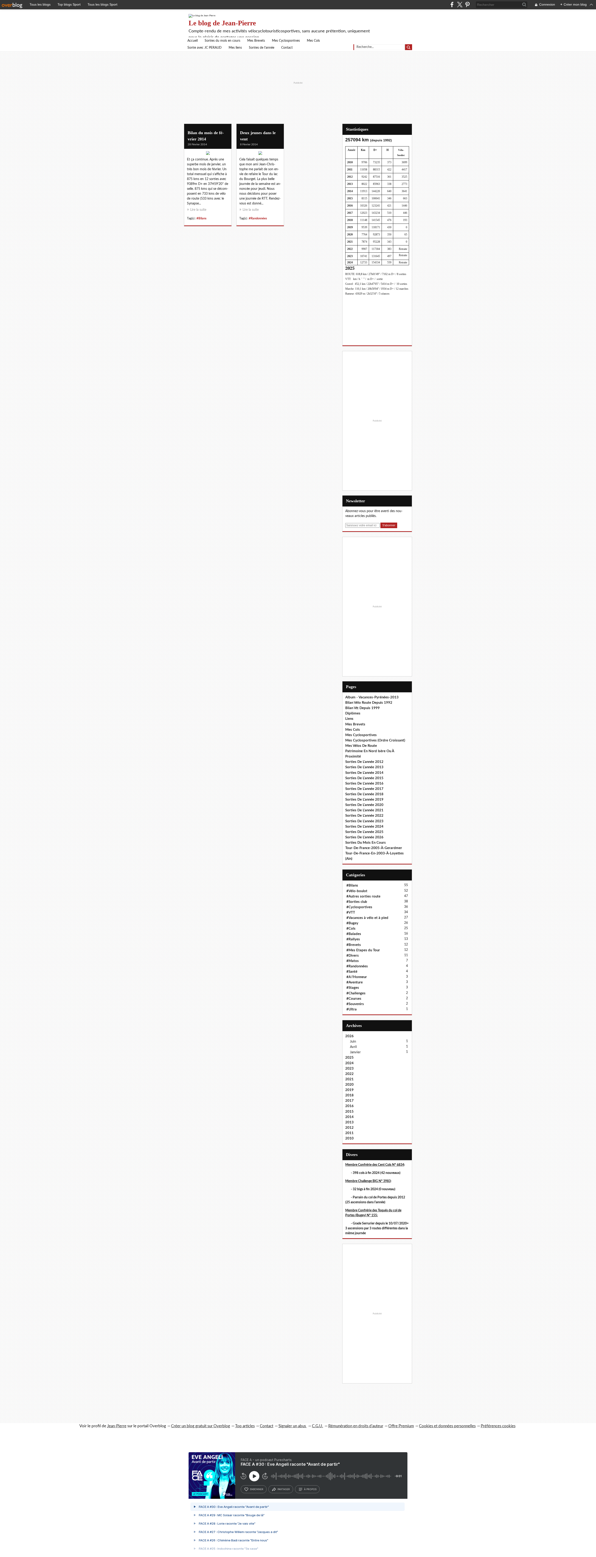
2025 (349, 1057)
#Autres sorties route (363, 896)
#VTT (350, 912)
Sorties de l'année (261, 47)
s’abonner (256, 1489)
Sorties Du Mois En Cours (365, 842)
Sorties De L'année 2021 (364, 810)
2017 (349, 1100)
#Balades (353, 934)
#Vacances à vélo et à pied (367, 918)
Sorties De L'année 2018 (364, 794)
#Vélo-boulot (356, 891)
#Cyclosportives (359, 907)
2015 (349, 1111)
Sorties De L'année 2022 (364, 815)
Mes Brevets (256, 40)
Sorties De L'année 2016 (364, 783)
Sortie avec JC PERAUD (204, 47)
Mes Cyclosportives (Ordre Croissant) (375, 740)
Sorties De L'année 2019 (364, 799)
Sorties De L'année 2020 (364, 805)
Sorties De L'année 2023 (364, 821)
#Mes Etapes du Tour (363, 950)
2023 (349, 1068)
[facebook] (452, 4)
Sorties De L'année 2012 (364, 762)
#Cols (351, 928)
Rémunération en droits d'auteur (355, 1426)
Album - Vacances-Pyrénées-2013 (372, 697)
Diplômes (352, 713)
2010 (349, 1138)
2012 (349, 1127)
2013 (349, 1122)
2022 (349, 1074)
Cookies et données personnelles (447, 1426)
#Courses (353, 998)
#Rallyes (353, 939)
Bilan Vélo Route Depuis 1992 (368, 702)
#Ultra (351, 1009)
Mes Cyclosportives (286, 40)
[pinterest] (467, 4)
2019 (349, 1090)
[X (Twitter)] (460, 4)
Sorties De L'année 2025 (364, 832)
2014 (349, 1117)
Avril (353, 1047)
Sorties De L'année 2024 (364, 826)
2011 (349, 1133)
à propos (310, 1489)
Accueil (192, 40)
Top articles (245, 1426)
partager (284, 1489)
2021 (349, 1079)
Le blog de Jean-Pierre (222, 23)
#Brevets (353, 945)
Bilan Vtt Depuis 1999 (362, 708)
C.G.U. (317, 1426)
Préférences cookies (498, 1426)
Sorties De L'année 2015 (364, 778)
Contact (287, 47)
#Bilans (201, 218)
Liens (349, 719)
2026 (349, 1036)
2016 (349, 1106)
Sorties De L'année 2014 (364, 773)
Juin (353, 1041)
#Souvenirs (355, 1004)
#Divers (352, 955)
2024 (349, 1063)
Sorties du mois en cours (222, 40)
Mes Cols (313, 40)
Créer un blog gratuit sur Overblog (200, 1426)
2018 (349, 1095)
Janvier (355, 1052)
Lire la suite (198, 209)
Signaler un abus (292, 1426)
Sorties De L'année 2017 (364, 789)
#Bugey (352, 923)
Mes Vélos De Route (361, 746)
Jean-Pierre (116, 1426)
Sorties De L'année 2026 (364, 837)
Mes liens (235, 47)
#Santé (351, 971)
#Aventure (354, 982)
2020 (349, 1084)
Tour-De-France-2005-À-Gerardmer (373, 848)
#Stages (352, 987)
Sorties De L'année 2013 (364, 767)
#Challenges (356, 993)
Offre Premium (401, 1426)
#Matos (352, 961)
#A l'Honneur (356, 977)
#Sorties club (356, 902)
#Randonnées (258, 218)
